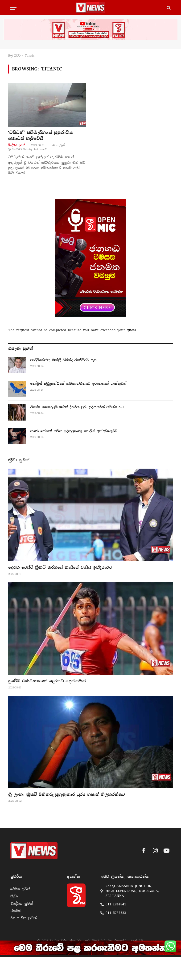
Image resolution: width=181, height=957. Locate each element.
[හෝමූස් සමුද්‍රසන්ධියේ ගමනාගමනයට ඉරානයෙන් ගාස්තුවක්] (17, 389)
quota (131, 330)
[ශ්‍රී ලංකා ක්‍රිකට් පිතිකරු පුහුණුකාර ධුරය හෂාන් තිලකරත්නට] (90, 742)
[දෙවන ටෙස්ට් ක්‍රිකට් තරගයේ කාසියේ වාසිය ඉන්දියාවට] (90, 515)
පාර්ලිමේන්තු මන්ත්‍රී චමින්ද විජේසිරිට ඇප (63, 360)
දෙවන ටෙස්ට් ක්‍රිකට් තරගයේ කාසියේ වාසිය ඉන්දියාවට (60, 567)
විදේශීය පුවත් (16, 145)
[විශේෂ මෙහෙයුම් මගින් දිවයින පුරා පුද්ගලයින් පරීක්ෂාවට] (17, 412)
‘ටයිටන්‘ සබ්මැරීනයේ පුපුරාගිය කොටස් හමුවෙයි (40, 135)
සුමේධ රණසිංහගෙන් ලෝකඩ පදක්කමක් (47, 681)
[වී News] (90, 7)
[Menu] (13, 7)
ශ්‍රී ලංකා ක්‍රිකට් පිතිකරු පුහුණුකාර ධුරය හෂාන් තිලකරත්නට (66, 794)
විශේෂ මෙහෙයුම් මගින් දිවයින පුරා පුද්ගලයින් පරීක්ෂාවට (76, 407)
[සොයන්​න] (168, 7)
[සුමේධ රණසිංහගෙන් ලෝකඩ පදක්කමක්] (90, 628)
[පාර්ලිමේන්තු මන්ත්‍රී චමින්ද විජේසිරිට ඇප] (17, 365)
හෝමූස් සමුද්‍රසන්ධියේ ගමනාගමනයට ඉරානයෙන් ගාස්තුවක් (78, 383)
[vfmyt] (90, 29)
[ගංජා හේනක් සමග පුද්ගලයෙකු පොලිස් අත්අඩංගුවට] (17, 436)
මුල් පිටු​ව (14, 55)
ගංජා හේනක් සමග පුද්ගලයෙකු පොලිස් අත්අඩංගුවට (73, 431)
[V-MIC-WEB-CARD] (90, 258)
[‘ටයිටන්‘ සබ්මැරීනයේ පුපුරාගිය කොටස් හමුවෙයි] (47, 105)
